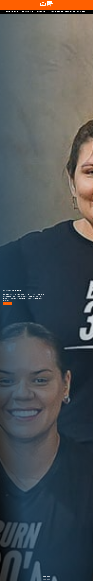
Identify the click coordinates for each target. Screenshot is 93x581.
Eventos (76, 11)
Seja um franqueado (29, 11)
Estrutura (68, 11)
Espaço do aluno (57, 11)
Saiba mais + (7, 303)
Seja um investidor (43, 11)
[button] (44, 578)
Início (8, 11)
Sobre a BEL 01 (15, 11)
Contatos (83, 11)
